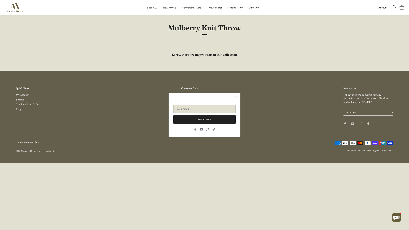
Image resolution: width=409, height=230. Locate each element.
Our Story (254, 7)
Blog (18, 109)
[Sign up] (391, 112)
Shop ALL (152, 7)
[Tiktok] (214, 128)
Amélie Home (29, 151)
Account (382, 7)
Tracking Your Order (27, 104)
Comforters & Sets (191, 7)
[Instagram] (207, 128)
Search (20, 99)
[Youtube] (201, 128)
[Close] (236, 97)
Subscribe (204, 119)
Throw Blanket (214, 7)
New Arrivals (169, 7)
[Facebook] (195, 128)
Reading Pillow (235, 7)
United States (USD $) (26, 142)
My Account (22, 94)
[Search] (393, 7)
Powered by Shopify (46, 151)
